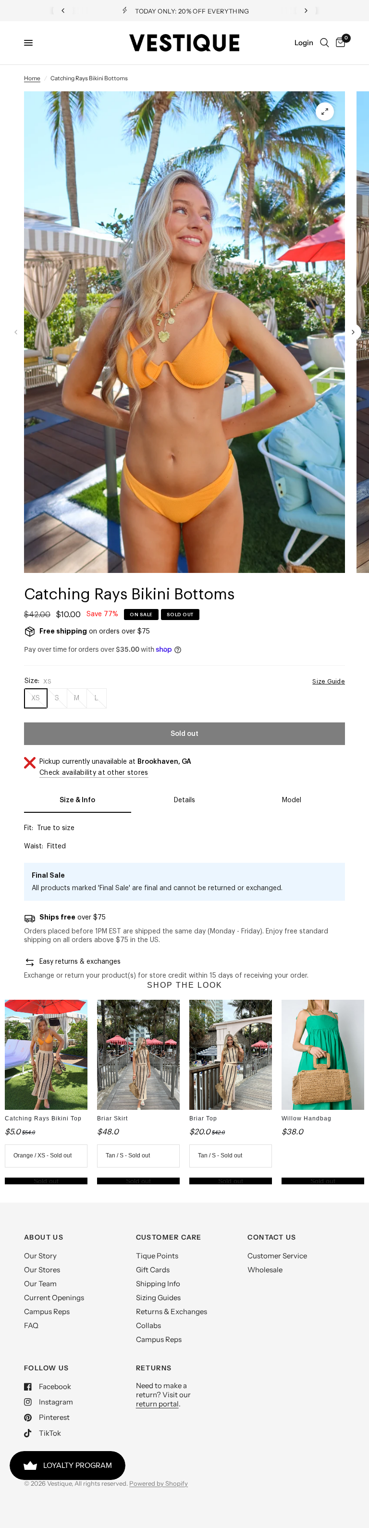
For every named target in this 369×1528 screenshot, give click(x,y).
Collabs (148, 1325)
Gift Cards (153, 1269)
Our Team (40, 1283)
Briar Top (203, 1118)
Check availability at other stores (93, 773)
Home (32, 78)
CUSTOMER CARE (169, 1237)
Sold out (46, 1181)
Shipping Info (158, 1283)
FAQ (31, 1325)
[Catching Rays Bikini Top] (46, 1055)
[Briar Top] (230, 1055)
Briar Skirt (112, 1118)
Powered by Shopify (158, 1483)
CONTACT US (271, 1237)
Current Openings (54, 1297)
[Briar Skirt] (138, 1055)
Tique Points (157, 1255)
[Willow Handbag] (323, 1055)
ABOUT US (43, 1237)
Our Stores (42, 1269)
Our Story (40, 1255)
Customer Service (277, 1255)
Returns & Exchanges (171, 1311)
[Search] (324, 42)
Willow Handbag (307, 1118)
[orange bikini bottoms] (325, 111)
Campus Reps (47, 1311)
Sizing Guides (158, 1297)
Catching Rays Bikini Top (43, 1118)
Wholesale (265, 1269)
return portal (157, 1403)
